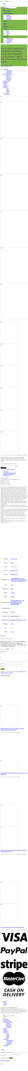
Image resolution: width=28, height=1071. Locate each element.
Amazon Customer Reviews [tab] (9, 473)
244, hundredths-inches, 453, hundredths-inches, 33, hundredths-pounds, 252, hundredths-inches (19, 580)
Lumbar (8, 33)
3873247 (13, 592)
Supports (5, 29)
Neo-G (12, 562)
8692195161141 (14, 570)
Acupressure (9, 40)
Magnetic (8, 42)
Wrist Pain (8, 19)
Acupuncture (9, 41)
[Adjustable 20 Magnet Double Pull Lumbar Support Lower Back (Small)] (9, 770)
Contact (5, 1003)
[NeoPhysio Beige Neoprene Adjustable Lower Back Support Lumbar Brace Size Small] (9, 726)
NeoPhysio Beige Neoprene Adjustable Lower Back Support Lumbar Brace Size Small (12, 729)
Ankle (7, 30)
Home (2, 65)
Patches (5, 21)
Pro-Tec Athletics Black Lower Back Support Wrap (12, 927)
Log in (11, 1057)
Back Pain (8, 16)
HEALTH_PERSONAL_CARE (18, 620)
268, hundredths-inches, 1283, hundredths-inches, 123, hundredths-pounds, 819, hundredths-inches (17, 602)
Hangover (5, 26)
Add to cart (3, 467)
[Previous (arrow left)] (1, 1064)
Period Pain (6, 8)
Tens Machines (9, 38)
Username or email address (7, 1052)
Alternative (5, 36)
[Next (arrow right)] (2, 1064)
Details (18, 732)
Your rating (4, 649)
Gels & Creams (6, 10)
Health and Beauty (15, 616)
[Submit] (4, 1018)
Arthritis (8, 15)
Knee (7, 32)
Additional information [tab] (8, 474)
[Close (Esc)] (1, 1063)
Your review (4, 651)
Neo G (12, 584)
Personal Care (14, 558)
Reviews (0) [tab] (6, 475)
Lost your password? (5, 1060)
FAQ (4, 1005)
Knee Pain (8, 17)
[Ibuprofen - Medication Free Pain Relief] (6, 1)
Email (2, 666)
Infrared (5, 23)
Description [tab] (6, 471)
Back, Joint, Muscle (7, 13)
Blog (4, 1002)
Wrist (7, 34)
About (4, 1001)
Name (2, 663)
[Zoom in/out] (2, 1063)
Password (3, 1055)
